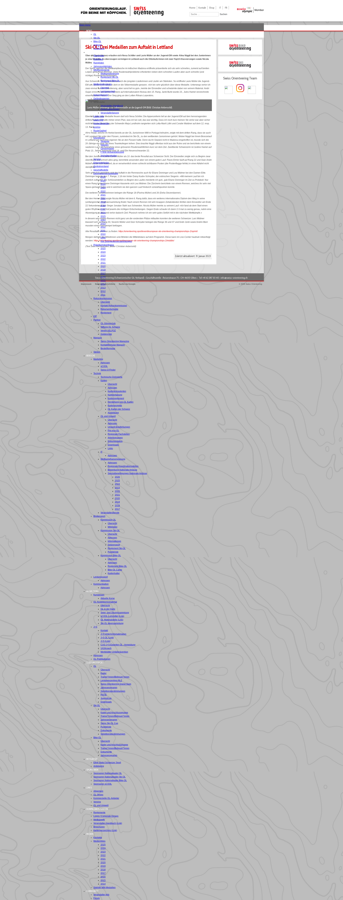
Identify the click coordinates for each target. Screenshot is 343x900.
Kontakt (202, 7)
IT (220, 7)
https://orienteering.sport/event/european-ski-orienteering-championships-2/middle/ (134, 240)
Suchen (223, 14)
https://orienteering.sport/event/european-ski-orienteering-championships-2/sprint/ (158, 231)
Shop (211, 7)
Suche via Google (127, 284)
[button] (90, 30)
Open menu (85, 25)
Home (192, 7)
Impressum (86, 284)
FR (226, 7)
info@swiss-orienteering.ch (234, 277)
